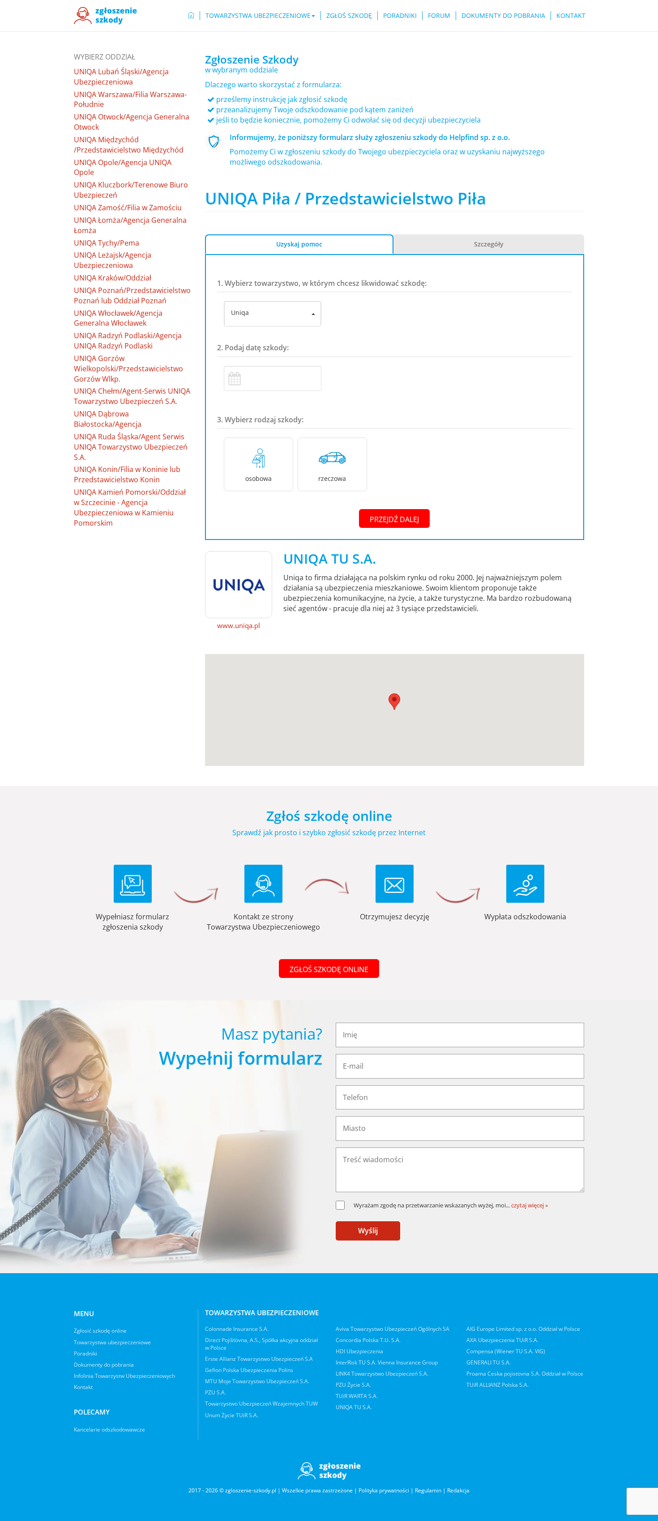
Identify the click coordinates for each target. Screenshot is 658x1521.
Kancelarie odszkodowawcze (109, 1429)
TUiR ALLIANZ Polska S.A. (497, 1385)
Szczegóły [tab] (489, 244)
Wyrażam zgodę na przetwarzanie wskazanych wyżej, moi (432, 1205)
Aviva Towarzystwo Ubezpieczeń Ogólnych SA (392, 1329)
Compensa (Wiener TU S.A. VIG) (505, 1351)
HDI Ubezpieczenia (359, 1351)
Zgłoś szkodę (349, 15)
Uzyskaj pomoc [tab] (299, 244)
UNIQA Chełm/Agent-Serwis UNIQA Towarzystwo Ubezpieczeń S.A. (132, 396)
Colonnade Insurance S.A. (237, 1329)
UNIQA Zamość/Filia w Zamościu (128, 207)
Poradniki (400, 15)
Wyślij (368, 1231)
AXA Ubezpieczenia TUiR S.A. (502, 1340)
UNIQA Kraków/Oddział (112, 278)
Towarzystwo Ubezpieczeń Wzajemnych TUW (261, 1403)
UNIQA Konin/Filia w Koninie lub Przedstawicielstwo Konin (127, 474)
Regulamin (428, 1490)
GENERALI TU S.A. (488, 1362)
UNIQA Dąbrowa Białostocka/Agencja (107, 419)
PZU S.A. (215, 1392)
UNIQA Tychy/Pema (106, 243)
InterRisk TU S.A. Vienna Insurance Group (387, 1362)
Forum (439, 15)
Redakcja (458, 1490)
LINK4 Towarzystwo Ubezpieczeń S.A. (382, 1373)
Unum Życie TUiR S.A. (231, 1415)
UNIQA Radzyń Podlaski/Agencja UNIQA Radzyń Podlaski (128, 341)
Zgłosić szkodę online (100, 1330)
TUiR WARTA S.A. (357, 1396)
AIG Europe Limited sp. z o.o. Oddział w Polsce (523, 1329)
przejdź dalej (394, 519)
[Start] (191, 15)
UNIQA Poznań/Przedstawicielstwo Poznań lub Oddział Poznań (132, 295)
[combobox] (272, 314)
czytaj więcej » (529, 1205)
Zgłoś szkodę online (329, 969)
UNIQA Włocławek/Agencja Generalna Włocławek (118, 318)
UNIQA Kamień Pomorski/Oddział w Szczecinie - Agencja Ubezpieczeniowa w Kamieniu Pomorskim (130, 507)
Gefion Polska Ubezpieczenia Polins (249, 1370)
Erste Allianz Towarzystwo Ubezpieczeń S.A (259, 1359)
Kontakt (570, 15)
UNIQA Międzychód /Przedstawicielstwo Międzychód (129, 145)
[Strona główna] (105, 15)
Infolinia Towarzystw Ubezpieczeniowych (124, 1376)
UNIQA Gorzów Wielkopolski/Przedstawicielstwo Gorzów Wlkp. (128, 368)
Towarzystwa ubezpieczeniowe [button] (258, 15)
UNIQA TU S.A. (354, 1407)
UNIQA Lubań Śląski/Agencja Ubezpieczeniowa (121, 77)
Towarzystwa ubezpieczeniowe (112, 1342)
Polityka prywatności (384, 1490)
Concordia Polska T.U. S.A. (368, 1340)
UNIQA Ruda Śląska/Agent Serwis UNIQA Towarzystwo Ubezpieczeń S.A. (131, 447)
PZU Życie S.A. (353, 1385)
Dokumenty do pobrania (503, 15)
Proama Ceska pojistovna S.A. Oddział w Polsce (524, 1373)
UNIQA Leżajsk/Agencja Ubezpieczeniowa (112, 260)
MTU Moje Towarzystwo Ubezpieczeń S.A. (257, 1381)
